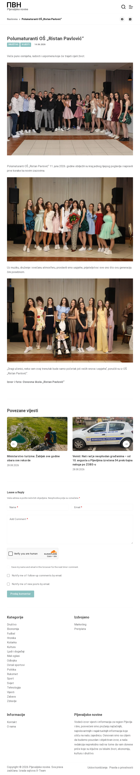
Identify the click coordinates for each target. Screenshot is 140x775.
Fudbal (11, 633)
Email (78, 507)
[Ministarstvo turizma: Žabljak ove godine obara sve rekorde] (37, 434)
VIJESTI (26, 44)
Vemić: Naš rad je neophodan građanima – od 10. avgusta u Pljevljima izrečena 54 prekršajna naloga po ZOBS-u (102, 460)
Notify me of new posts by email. (31, 584)
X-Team (41, 770)
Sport (10, 678)
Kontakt (12, 722)
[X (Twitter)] (130, 19)
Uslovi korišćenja (97, 767)
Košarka (12, 642)
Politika (11, 669)
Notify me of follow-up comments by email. (37, 575)
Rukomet (12, 674)
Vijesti (10, 692)
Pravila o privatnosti (121, 767)
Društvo (12, 624)
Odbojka (12, 660)
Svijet (10, 683)
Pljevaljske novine (17, 9)
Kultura (11, 647)
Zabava (11, 696)
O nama (11, 726)
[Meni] (131, 7)
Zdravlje (12, 701)
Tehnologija (14, 687)
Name (14, 507)
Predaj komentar (20, 593)
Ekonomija (13, 629)
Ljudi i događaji (15, 651)
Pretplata (80, 629)
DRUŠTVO (13, 44)
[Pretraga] (123, 7)
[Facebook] (122, 19)
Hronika (11, 638)
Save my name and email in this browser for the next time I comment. (45, 567)
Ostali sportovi (16, 665)
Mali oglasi (13, 656)
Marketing (80, 624)
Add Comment (19, 519)
